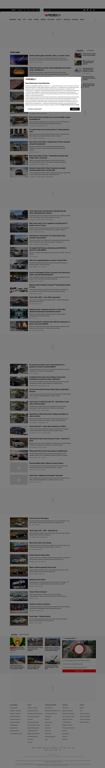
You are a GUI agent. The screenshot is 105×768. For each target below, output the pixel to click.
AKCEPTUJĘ (75, 109)
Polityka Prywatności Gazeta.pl (68, 104)
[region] (52, 94)
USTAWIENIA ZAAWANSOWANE (35, 109)
